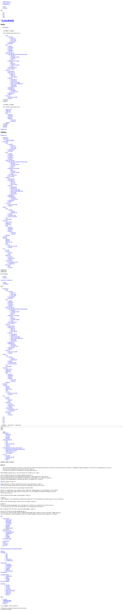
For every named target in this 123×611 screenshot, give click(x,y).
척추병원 (8, 536)
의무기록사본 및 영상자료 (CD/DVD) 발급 (17, 161)
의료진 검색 (10, 425)
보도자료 (10, 256)
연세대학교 (3, 583)
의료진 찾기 (5, 137)
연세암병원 (8, 521)
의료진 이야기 (9, 222)
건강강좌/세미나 (9, 260)
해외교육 (10, 213)
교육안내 (13, 211)
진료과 (4, 282)
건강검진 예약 (11, 149)
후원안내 (10, 227)
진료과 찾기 (5, 138)
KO (4, 417)
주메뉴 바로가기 (7, 3)
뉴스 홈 (7, 250)
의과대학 (8, 585)
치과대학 (8, 586)
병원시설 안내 (11, 180)
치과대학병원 (4, 572)
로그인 (4, 276)
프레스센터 (8, 255)
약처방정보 (10, 155)
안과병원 (8, 525)
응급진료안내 (11, 195)
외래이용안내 (14, 187)
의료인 (4, 207)
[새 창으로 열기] (3, 548)
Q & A (12, 167)
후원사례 (10, 231)
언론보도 (10, 259)
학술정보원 (8, 591)
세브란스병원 (6, 518)
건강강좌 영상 (11, 263)
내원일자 (10, 153)
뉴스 (4, 248)
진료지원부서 (9, 219)
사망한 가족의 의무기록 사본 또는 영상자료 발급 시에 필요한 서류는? (18, 487)
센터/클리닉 (5, 283)
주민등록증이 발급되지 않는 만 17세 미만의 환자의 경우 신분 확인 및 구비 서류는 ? (21, 472)
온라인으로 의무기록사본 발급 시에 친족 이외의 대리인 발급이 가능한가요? (19, 501)
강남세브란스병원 (7, 530)
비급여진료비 (14, 193)
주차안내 (10, 205)
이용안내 (8, 177)
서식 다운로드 (11, 176)
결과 (7, 152)
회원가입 (5, 277)
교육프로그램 (14, 212)
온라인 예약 (13, 148)
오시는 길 (8, 203)
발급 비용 (13, 165)
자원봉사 (8, 235)
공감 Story (5, 101)
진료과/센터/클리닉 (10, 140)
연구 (7, 217)
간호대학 (8, 587)
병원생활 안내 (11, 196)
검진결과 (10, 156)
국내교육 (10, 209)
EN (3, 12)
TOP (1, 516)
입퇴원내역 (10, 157)
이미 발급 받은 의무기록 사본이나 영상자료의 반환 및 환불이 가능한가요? (19, 509)
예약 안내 (13, 145)
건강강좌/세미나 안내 (13, 262)
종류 (12, 169)
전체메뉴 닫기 (4, 135)
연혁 (7, 243)
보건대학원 (8, 589)
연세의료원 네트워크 (17, 548)
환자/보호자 (5, 27)
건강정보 (5, 236)
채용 (9, 254)
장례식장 (8, 594)
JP (3, 13)
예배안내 (10, 201)
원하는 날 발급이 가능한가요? (9, 481)
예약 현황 (10, 151)
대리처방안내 (14, 188)
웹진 (9, 266)
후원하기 (10, 229)
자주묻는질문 (11, 200)
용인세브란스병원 (7, 538)
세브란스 (3, 551)
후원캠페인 (10, 228)
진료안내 (10, 185)
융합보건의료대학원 (10, 590)
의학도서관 (8, 593)
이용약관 (5, 599)
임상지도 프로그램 (12, 216)
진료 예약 (10, 144)
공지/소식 (8, 251)
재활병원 (8, 526)
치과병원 (8, 537)
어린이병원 (8, 524)
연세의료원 (3, 552)
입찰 (7, 557)
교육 (7, 208)
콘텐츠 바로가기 (7, 1)
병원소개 (5, 237)
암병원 (7, 534)
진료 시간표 (13, 147)
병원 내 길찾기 (14, 184)
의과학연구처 (9, 559)
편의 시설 (13, 182)
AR (4, 17)
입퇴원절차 (13, 197)
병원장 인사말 (9, 242)
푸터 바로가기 (6, 4)
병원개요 (8, 240)
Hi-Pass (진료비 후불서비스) (17, 191)
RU (4, 16)
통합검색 (4, 425)
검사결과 (10, 159)
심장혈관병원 (9, 522)
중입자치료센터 (9, 528)
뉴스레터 (10, 267)
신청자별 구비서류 (15, 164)
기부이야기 (13, 232)
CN (4, 15)
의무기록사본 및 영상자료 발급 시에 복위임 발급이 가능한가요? (16, 495)
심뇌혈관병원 (9, 533)
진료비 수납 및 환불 (15, 189)
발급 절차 (13, 163)
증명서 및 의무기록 (10, 160)
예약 (7, 143)
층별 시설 (13, 181)
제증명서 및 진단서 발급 (13, 168)
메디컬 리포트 (11, 258)
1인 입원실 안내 (14, 199)
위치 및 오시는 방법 (12, 204)
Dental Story (8, 223)
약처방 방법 (13, 192)
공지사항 (10, 252)
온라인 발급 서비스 (12, 174)
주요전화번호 (11, 178)
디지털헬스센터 (9, 560)
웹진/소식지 (8, 264)
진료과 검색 (18, 425)
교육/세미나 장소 (12, 215)
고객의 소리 (8, 224)
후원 (7, 225)
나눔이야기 (13, 233)
